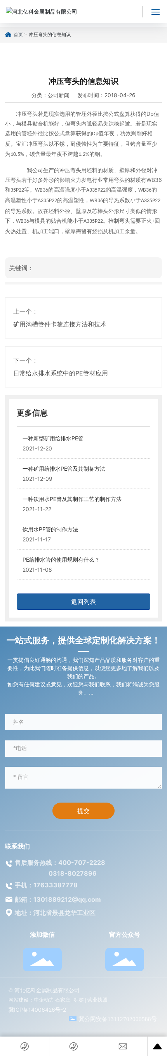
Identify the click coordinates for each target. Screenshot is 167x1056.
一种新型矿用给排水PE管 (53, 438)
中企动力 (44, 1000)
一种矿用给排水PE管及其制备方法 (64, 468)
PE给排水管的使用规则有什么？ (61, 559)
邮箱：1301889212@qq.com (58, 899)
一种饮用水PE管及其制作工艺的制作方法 (72, 499)
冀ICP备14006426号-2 (37, 1009)
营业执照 (97, 1000)
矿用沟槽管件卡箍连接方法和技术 (59, 324)
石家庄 (62, 1000)
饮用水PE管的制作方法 (50, 529)
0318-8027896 (73, 873)
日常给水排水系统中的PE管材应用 (60, 373)
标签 (79, 1000)
